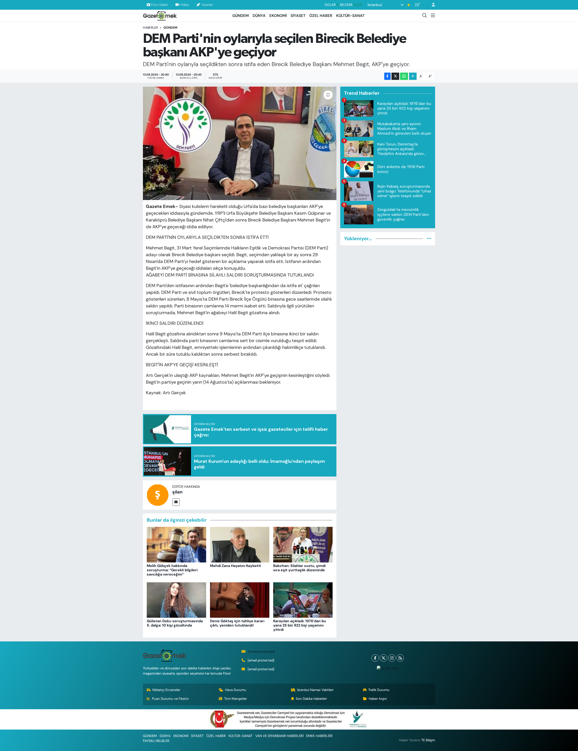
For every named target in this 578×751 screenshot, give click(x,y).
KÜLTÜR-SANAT (350, 15)
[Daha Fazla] (413, 76)
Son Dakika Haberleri (311, 698)
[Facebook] (375, 658)
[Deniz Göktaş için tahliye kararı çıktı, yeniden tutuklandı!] (239, 599)
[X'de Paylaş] (395, 76)
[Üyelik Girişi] (431, 5)
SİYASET (298, 15)
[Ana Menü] (433, 16)
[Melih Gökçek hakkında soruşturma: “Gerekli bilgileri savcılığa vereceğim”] (176, 544)
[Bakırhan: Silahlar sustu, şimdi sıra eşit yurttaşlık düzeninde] (303, 544)
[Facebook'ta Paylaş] (387, 76)
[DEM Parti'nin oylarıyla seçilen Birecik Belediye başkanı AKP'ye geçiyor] (239, 143)
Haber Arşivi (378, 698)
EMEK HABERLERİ (319, 736)
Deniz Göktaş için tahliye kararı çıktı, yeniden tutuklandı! (237, 623)
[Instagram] (392, 658)
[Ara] (424, 16)
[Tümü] (429, 238)
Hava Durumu (235, 690)
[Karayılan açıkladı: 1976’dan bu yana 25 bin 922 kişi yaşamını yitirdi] (303, 599)
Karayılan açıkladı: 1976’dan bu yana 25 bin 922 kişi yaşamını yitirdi (299, 625)
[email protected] (261, 651)
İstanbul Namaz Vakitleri (315, 690)
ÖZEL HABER (320, 15)
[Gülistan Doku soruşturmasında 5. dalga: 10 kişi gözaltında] (176, 599)
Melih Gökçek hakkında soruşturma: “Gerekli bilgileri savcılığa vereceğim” (172, 570)
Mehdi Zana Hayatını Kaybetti (235, 565)
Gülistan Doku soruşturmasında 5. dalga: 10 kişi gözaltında (175, 623)
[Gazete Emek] (160, 15)
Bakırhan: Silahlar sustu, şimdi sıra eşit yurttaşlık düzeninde (299, 567)
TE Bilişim (428, 740)
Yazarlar (207, 4)
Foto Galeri (159, 4)
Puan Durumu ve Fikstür (170, 698)
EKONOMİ (278, 15)
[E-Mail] (176, 502)
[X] (383, 658)
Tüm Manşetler (235, 698)
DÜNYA (259, 15)
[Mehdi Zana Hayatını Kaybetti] (239, 544)
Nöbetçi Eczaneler (166, 690)
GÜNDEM (240, 15)
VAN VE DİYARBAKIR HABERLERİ (279, 736)
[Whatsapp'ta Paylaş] (404, 76)
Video (184, 4)
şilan (177, 492)
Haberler (150, 27)
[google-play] (388, 668)
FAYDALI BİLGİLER (156, 741)
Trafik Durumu (378, 690)
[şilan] (157, 494)
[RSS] (400, 658)
